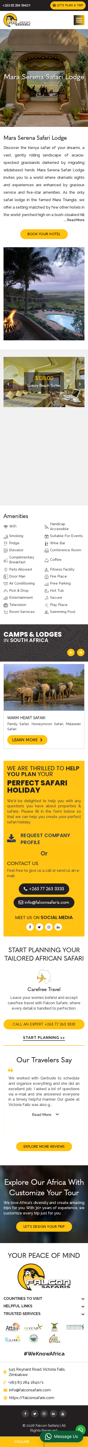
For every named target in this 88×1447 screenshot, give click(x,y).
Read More (41, 1114)
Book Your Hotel (44, 234)
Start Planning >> (44, 1037)
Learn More (25, 740)
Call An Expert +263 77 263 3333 (44, 1024)
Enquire (22, 1442)
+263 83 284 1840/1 (16, 5)
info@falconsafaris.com (47, 902)
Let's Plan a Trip (69, 5)
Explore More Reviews (44, 1147)
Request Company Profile (45, 839)
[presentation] (8, 384)
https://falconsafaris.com (31, 1398)
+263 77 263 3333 (46, 888)
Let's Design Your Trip (44, 1227)
